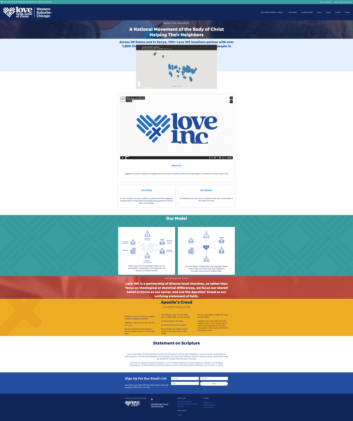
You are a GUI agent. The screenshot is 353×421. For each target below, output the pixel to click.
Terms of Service (209, 405)
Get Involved (293, 12)
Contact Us (208, 402)
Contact (337, 12)
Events (319, 12)
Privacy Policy (208, 407)
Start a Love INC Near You (343, 2)
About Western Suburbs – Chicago (271, 12)
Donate (347, 12)
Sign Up (214, 383)
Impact (328, 12)
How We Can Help (306, 12)
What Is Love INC (325, 2)
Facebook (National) (184, 401)
